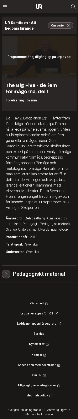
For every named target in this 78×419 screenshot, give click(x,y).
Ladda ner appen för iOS (36, 313)
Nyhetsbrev (37, 344)
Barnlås (39, 333)
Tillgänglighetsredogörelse (37, 385)
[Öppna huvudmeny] (4, 6)
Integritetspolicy (37, 395)
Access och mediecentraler (37, 365)
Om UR (36, 375)
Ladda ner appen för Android (36, 323)
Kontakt (37, 354)
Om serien (58, 25)
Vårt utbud (37, 303)
